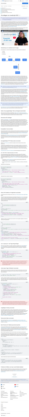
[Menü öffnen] (1, 1)
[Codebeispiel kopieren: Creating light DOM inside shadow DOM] (27, 338)
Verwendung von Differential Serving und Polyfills (12, 135)
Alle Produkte (2, 410)
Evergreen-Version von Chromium (21, 25)
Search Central (9, 0)
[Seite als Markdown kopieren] (19, 15)
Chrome (2, 405)
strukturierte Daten (10, 320)
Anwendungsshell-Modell (23, 91)
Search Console (25, 3)
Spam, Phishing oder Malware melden (4, 395)
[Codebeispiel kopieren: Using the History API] (27, 221)
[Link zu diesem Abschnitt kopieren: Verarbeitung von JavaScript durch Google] (19, 47)
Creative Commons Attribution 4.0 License (20, 379)
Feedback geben (25, 8)
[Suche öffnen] (18, 0)
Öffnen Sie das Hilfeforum (4, 392)
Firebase (2, 406)
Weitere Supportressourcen (4, 397)
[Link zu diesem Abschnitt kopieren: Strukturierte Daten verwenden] (14, 318)
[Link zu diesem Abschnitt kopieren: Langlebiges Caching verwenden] (15, 307)
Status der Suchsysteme (13, 396)
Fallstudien (11, 399)
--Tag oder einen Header (15, 96)
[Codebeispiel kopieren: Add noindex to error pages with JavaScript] (27, 178)
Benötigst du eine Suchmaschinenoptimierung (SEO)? (13, 393)
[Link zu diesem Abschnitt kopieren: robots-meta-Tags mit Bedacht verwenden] (19, 268)
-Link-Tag (7, 119)
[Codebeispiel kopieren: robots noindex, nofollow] (27, 273)
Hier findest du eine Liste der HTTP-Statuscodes (7, 150)
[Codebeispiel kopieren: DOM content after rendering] (27, 358)
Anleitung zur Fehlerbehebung (7, 19)
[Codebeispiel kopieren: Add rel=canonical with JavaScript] (27, 250)
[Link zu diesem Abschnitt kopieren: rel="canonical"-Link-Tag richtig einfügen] (19, 243)
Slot (3, 336)
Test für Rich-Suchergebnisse (17, 329)
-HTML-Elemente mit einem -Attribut (21, 194)
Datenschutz (8, 413)
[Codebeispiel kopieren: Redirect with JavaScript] (27, 166)
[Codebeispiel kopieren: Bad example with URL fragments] (27, 202)
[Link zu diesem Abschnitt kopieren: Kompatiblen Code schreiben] (13, 129)
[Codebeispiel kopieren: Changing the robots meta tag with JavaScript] (27, 282)
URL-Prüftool (26, 329)
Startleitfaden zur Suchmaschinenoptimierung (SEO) (14, 395)
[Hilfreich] (26, 6)
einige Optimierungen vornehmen (12, 26)
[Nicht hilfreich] (27, 6)
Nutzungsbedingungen (3, 413)
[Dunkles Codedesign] (26, 166)
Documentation (3, 3)
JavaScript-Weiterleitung (10, 159)
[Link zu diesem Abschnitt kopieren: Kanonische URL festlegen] (12, 117)
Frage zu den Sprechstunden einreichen (4, 394)
